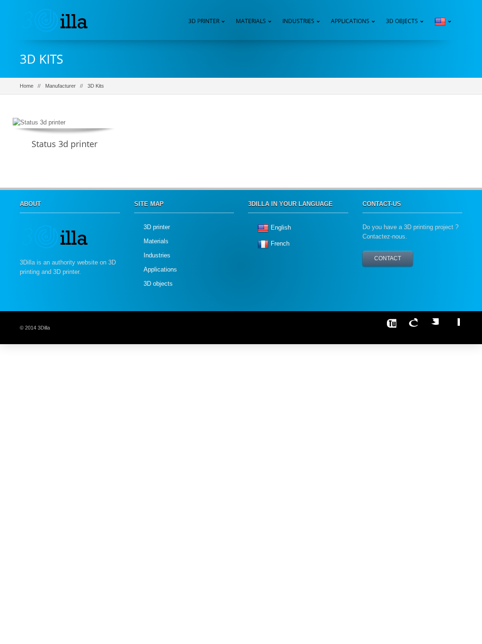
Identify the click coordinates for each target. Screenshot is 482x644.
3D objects (158, 283)
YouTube (387, 327)
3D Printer (203, 21)
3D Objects (402, 21)
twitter (429, 327)
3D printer (157, 227)
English (281, 227)
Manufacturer (60, 86)
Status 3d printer (64, 143)
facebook (450, 327)
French (280, 243)
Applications (350, 21)
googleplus (408, 327)
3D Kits (96, 86)
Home (26, 86)
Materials (156, 241)
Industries (298, 21)
